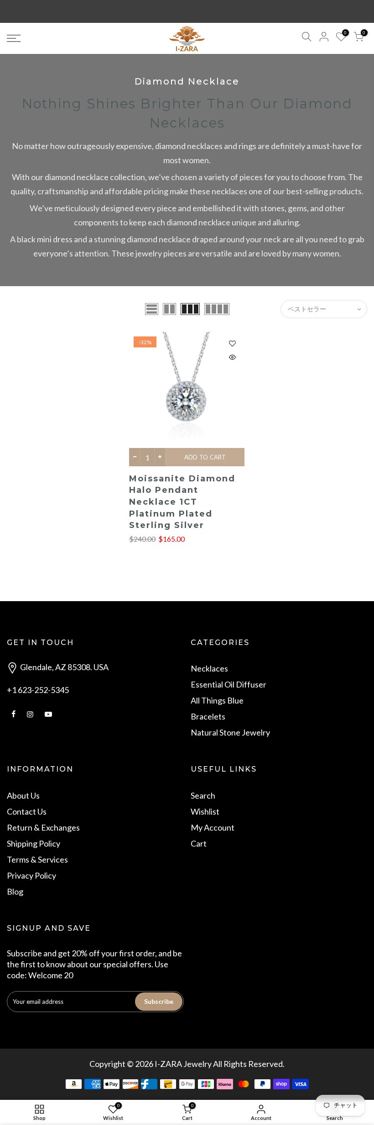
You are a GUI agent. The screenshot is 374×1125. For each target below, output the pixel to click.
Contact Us (27, 811)
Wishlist (205, 811)
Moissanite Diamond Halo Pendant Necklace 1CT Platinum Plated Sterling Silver (182, 502)
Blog (15, 891)
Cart (199, 843)
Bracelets (208, 716)
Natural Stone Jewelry (230, 732)
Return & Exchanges (43, 827)
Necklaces (209, 668)
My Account (212, 827)
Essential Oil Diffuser (228, 684)
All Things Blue (217, 700)
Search (203, 795)
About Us (23, 795)
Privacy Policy (31, 875)
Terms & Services (37, 859)
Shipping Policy (33, 843)
